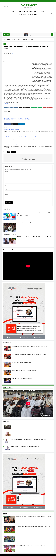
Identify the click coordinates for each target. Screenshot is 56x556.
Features (41, 11)
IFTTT (6, 103)
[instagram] (4, 6)
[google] (7, 6)
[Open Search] (51, 13)
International (29, 11)
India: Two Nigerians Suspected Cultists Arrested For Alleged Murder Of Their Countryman (23, 136)
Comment (7, 171)
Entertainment (22, 14)
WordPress (14, 151)
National (19, 11)
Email (6, 189)
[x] (6, 6)
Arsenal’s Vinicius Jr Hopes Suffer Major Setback (27, 222)
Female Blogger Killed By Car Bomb (11, 129)
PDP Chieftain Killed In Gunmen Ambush (12, 144)
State (23, 11)
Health (29, 14)
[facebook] (3, 6)
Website (6, 194)
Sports (35, 11)
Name (6, 185)
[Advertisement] (28, 24)
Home (13, 11)
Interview (34, 14)
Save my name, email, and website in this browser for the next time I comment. (20, 199)
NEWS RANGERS (28, 5)
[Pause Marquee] (52, 34)
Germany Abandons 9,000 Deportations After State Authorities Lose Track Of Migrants (30, 33)
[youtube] (9, 6)
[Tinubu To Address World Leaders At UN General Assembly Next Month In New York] (51, 35)
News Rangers (7, 51)
